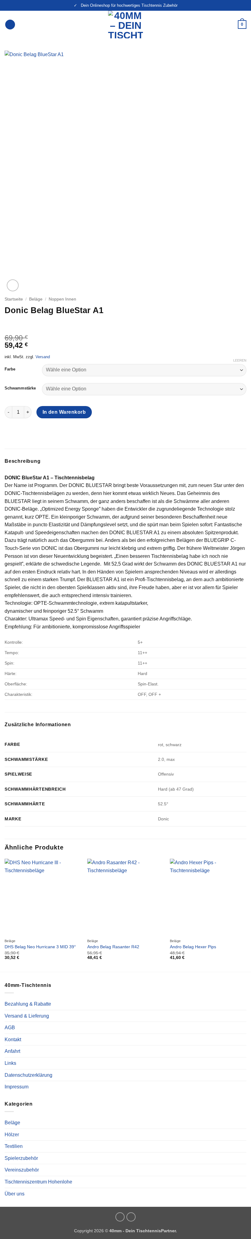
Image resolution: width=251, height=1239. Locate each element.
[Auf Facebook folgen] (131, 1217)
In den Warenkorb (64, 412)
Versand (43, 357)
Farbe (10, 369)
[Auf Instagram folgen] (120, 1217)
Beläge (36, 299)
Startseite (14, 299)
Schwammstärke (20, 388)
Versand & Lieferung (27, 1015)
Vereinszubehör (22, 1169)
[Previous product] (22, 324)
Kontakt (13, 1039)
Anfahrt (12, 1051)
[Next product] (10, 324)
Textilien (14, 1146)
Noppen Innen (62, 299)
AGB (10, 1027)
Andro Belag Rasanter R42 (113, 946)
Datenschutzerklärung (28, 1075)
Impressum (16, 1086)
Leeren (239, 360)
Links (10, 1063)
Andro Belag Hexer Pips (193, 946)
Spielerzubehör (21, 1158)
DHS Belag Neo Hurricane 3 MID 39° (40, 946)
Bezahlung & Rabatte (28, 1004)
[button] (10, 25)
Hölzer (12, 1134)
